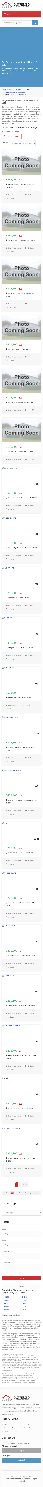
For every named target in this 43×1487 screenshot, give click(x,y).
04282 (24, 1310)
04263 (6, 1297)
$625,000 (12, 493)
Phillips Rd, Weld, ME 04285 (19, 697)
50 (23, 1193)
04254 (24, 1300)
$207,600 (12, 848)
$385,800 (12, 235)
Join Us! (21, 1460)
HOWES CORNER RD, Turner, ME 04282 (20, 1159)
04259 (6, 1303)
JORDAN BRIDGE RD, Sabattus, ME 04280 (21, 801)
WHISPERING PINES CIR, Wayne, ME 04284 (20, 185)
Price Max (6, 1262)
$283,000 (12, 179)
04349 (24, 1297)
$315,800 (12, 643)
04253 (24, 1307)
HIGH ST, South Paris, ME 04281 (21, 853)
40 (19, 1193)
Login (6, 1424)
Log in (21, 1451)
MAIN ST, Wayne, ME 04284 (19, 349)
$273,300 (12, 288)
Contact (26, 1428)
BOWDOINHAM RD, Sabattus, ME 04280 (21, 1056)
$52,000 (11, 693)
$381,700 (12, 1153)
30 (16, 1193)
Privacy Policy (9, 1428)
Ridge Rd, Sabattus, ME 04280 (20, 648)
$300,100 (12, 1103)
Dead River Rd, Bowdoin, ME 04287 (22, 498)
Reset (21, 1286)
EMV (20, 180)
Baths (4, 1240)
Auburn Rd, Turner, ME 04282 (20, 598)
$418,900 (12, 344)
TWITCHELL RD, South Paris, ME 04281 (20, 904)
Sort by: (5, 143)
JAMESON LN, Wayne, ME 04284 (21, 240)
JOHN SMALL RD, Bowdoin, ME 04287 (20, 748)
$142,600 (12, 397)
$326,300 (12, 951)
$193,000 (12, 543)
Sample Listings (12, 136)
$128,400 (12, 447)
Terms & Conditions (11, 1431)
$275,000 (12, 898)
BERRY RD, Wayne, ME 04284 (20, 402)
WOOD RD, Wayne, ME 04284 (20, 452)
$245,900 (12, 593)
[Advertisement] (21, 44)
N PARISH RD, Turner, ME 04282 (21, 956)
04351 (6, 1307)
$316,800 (12, 742)
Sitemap (26, 1424)
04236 (6, 1310)
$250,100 (12, 1001)
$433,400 (12, 795)
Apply (21, 1278)
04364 (6, 1300)
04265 (24, 1303)
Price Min (5, 1251)
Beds (4, 1229)
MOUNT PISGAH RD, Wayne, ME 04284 (20, 294)
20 (12, 1193)
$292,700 (12, 1050)
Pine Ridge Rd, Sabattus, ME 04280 (22, 548)
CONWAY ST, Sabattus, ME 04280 (22, 1006)
